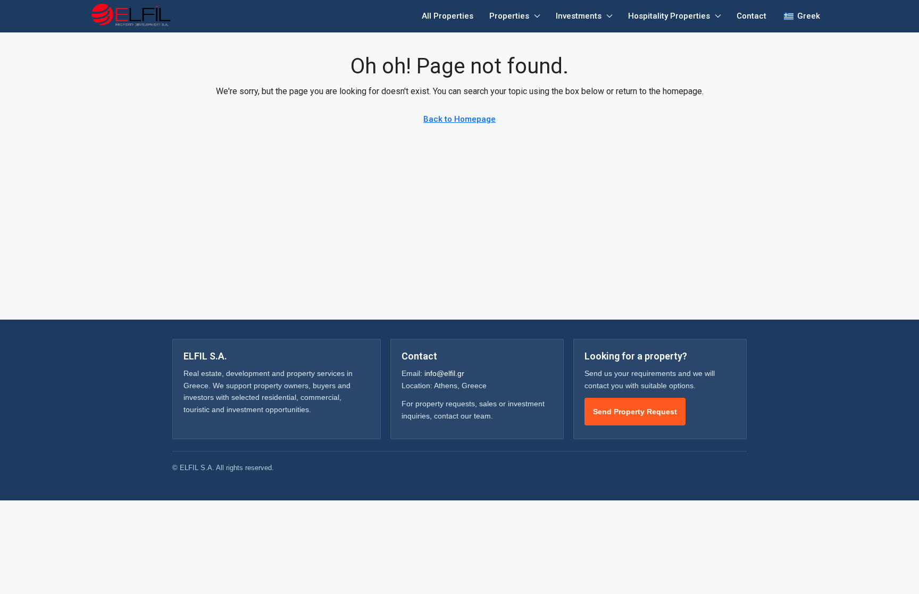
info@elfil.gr (444, 373)
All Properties (447, 16)
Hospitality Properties (669, 16)
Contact (751, 16)
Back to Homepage (459, 119)
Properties (509, 16)
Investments (578, 16)
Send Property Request (635, 411)
